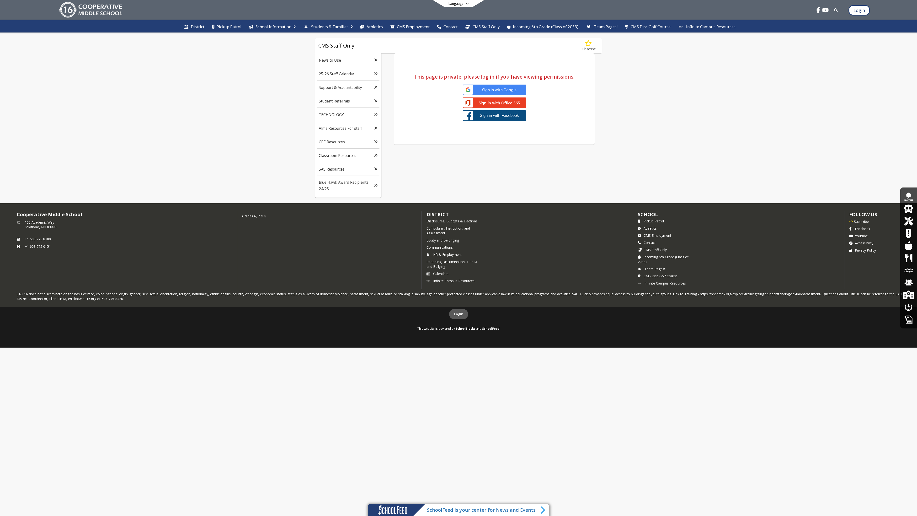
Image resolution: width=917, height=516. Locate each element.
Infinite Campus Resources (453, 281)
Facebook (862, 228)
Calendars (440, 273)
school (648, 214)
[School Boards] (909, 307)
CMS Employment (657, 235)
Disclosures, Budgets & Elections (452, 221)
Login (458, 314)
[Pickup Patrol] (908, 233)
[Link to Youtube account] (825, 11)
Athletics (650, 228)
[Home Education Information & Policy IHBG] (909, 319)
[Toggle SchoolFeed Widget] (543, 510)
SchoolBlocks (465, 328)
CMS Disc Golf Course (661, 276)
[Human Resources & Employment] (909, 282)
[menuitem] (194, 26)
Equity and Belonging (443, 240)
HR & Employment (447, 254)
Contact (650, 242)
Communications (440, 247)
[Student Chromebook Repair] (908, 221)
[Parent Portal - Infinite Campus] (909, 270)
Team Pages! (655, 269)
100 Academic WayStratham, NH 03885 (41, 224)
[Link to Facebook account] (818, 11)
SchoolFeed (491, 328)
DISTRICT (437, 214)
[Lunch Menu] (908, 246)
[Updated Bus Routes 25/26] (908, 209)
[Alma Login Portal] (909, 196)
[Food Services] (908, 258)
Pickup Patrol (654, 221)
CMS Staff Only (655, 249)
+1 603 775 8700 (38, 239)
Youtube (861, 236)
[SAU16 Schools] (908, 295)
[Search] (835, 10)
